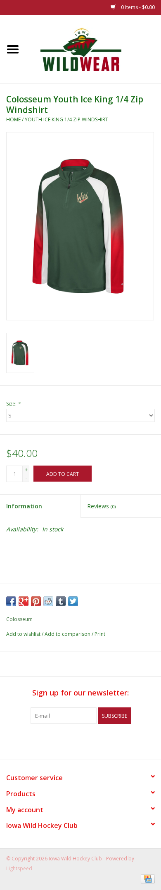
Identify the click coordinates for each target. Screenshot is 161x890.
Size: (13, 403)
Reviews (101, 506)
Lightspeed (19, 868)
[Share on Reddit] (48, 601)
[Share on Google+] (23, 601)
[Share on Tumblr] (61, 601)
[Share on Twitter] (73, 601)
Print (100, 633)
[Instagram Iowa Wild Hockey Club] (110, 740)
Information (24, 506)
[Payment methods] (146, 878)
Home (13, 119)
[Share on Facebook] (11, 601)
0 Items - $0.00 (137, 7)
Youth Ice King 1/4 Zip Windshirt (66, 119)
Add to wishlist (23, 633)
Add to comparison (68, 633)
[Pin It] (36, 601)
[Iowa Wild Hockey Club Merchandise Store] (93, 49)
